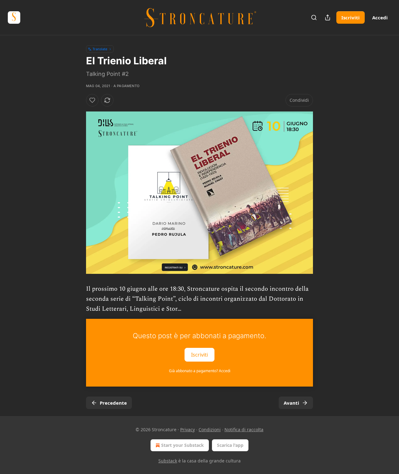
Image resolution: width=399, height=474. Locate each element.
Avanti (291, 403)
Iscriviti (350, 17)
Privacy (187, 429)
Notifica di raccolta (243, 429)
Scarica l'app (230, 445)
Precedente (113, 403)
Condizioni (210, 429)
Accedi (380, 17)
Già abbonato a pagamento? (199, 370)
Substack (167, 461)
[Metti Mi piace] (92, 100)
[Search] (314, 17)
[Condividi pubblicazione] (327, 17)
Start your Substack (182, 445)
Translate (100, 49)
